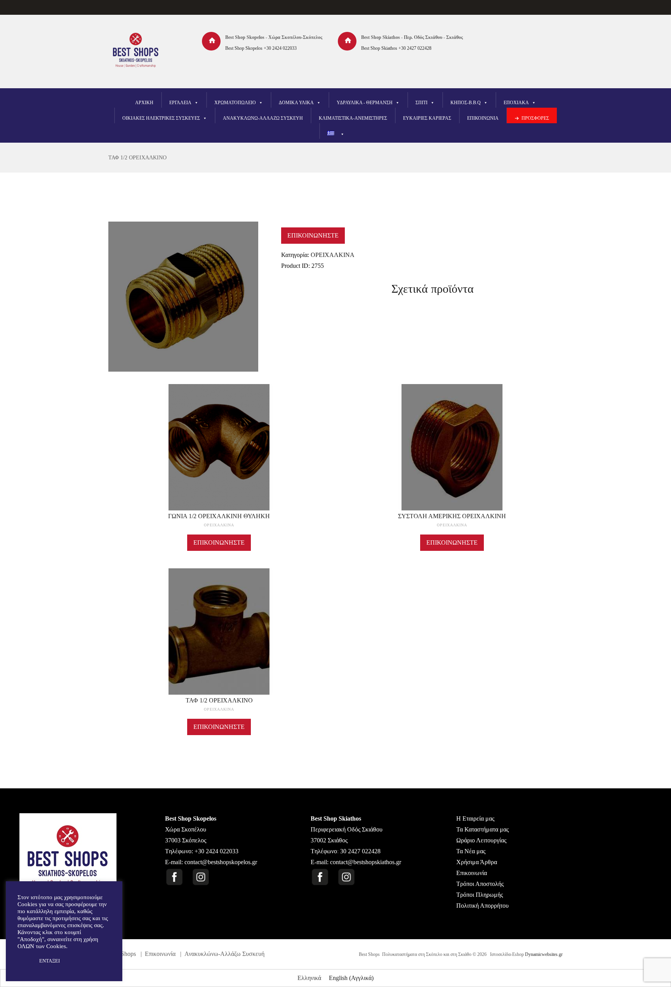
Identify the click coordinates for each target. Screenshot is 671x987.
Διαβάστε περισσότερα (219, 454)
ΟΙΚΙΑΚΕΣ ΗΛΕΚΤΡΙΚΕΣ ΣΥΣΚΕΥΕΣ (161, 118)
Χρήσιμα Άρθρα (476, 862)
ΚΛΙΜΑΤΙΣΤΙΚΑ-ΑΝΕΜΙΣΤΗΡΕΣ (353, 118)
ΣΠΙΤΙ (421, 102)
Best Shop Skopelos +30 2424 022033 (261, 48)
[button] (24, 960)
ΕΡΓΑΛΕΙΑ (180, 102)
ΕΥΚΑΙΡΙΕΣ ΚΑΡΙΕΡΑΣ (427, 118)
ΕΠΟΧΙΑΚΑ (516, 102)
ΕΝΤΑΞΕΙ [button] (49, 961)
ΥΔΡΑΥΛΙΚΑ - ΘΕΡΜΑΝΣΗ (365, 102)
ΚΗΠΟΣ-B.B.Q (465, 102)
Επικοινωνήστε (313, 235)
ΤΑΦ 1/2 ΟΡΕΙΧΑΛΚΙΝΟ (137, 158)
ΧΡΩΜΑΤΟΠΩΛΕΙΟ (235, 102)
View (219, 435)
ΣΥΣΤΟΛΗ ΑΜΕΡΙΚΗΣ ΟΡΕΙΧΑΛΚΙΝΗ (452, 516)
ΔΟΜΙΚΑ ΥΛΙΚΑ (296, 102)
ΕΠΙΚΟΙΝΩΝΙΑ (483, 118)
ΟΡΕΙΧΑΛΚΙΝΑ (333, 255)
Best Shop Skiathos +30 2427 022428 (396, 48)
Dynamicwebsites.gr (544, 954)
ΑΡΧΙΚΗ (144, 102)
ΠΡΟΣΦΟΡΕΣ (535, 118)
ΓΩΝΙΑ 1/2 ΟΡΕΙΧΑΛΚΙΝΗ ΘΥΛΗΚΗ (219, 516)
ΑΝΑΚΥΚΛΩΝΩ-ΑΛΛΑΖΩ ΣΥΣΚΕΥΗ (263, 118)
